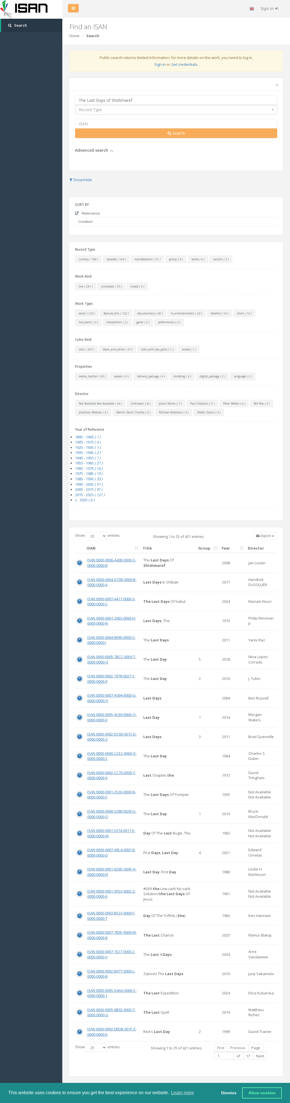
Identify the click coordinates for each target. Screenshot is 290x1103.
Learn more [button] (182, 1092)
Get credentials (184, 64)
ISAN (91, 548)
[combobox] (176, 110)
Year (225, 548)
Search (178, 133)
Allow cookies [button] (262, 1093)
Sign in (268, 8)
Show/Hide (82, 179)
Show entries (97, 535)
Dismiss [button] (228, 1093)
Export (266, 535)
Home (74, 35)
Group (204, 548)
